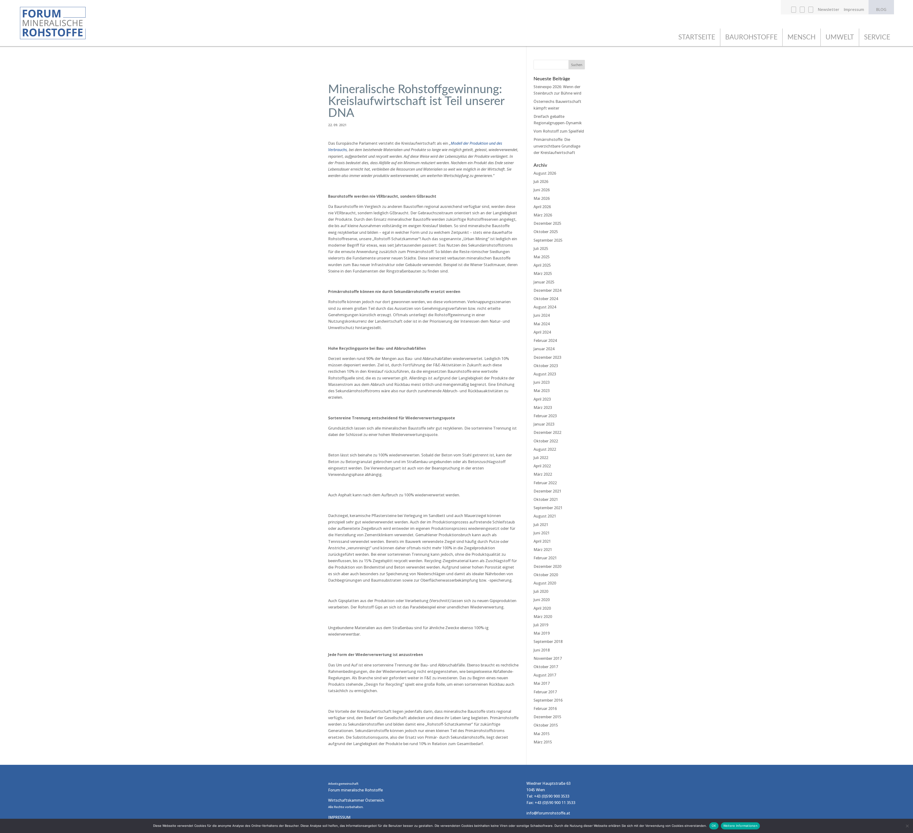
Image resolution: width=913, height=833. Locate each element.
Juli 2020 (541, 591)
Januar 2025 (544, 282)
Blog (881, 10)
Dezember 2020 (547, 566)
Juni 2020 (542, 599)
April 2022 (542, 466)
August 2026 (545, 173)
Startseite (696, 37)
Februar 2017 (545, 691)
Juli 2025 (541, 248)
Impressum (854, 10)
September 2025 (548, 240)
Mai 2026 (542, 198)
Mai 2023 (542, 390)
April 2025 (542, 265)
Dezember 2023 (547, 357)
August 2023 (545, 374)
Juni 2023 (542, 382)
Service (877, 37)
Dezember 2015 (547, 716)
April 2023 (542, 399)
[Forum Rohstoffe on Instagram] (802, 11)
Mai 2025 (542, 256)
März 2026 (543, 215)
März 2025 (543, 273)
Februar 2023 (545, 415)
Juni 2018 (542, 650)
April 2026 (542, 206)
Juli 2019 (541, 624)
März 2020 (543, 616)
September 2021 (548, 507)
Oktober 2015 (546, 725)
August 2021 (545, 516)
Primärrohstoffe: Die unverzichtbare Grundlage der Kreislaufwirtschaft (557, 146)
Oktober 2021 (546, 499)
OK (714, 826)
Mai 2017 (542, 683)
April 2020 (542, 608)
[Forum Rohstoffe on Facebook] (793, 11)
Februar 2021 (545, 557)
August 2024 (545, 307)
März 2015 (543, 742)
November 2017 (548, 658)
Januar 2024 (544, 348)
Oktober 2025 (546, 231)
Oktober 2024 (546, 298)
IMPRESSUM (339, 817)
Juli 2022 (541, 457)
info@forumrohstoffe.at (548, 813)
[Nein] (907, 825)
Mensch (801, 37)
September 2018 (548, 641)
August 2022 (545, 449)
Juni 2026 (542, 189)
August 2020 (545, 583)
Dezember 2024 (547, 290)
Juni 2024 (542, 315)
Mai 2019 (542, 633)
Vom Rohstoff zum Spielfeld (559, 131)
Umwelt (840, 37)
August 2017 (545, 675)
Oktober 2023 (546, 365)
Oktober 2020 (546, 574)
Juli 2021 (541, 524)
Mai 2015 (542, 733)
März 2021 (543, 549)
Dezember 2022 (547, 432)
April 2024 (542, 332)
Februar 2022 (545, 482)
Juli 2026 (541, 181)
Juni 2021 (542, 533)
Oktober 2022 (546, 441)
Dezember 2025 (547, 223)
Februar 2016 (545, 708)
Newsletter (828, 10)
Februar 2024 (545, 340)
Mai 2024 (542, 323)
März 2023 (543, 407)
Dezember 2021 (547, 491)
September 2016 (548, 700)
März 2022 (543, 474)
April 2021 (542, 541)
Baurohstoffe (751, 37)
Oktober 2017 (546, 666)
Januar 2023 (544, 424)
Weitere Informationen (740, 826)
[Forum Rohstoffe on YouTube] (810, 11)
